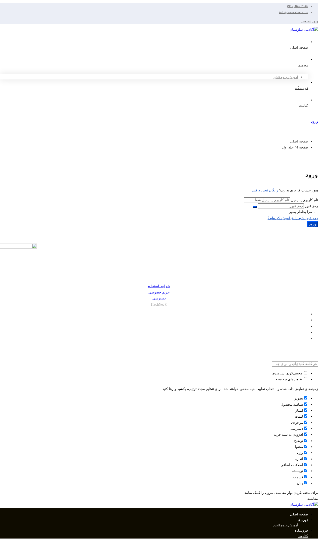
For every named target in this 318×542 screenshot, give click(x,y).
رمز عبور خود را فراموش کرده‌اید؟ (293, 218)
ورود (315, 21)
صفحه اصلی (299, 141)
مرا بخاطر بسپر (301, 212)
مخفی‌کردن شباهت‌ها (287, 373)
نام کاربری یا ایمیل (304, 200)
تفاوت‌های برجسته (289, 379)
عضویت (306, 21)
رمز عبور (311, 206)
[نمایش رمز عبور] (255, 207)
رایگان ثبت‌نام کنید (265, 190)
